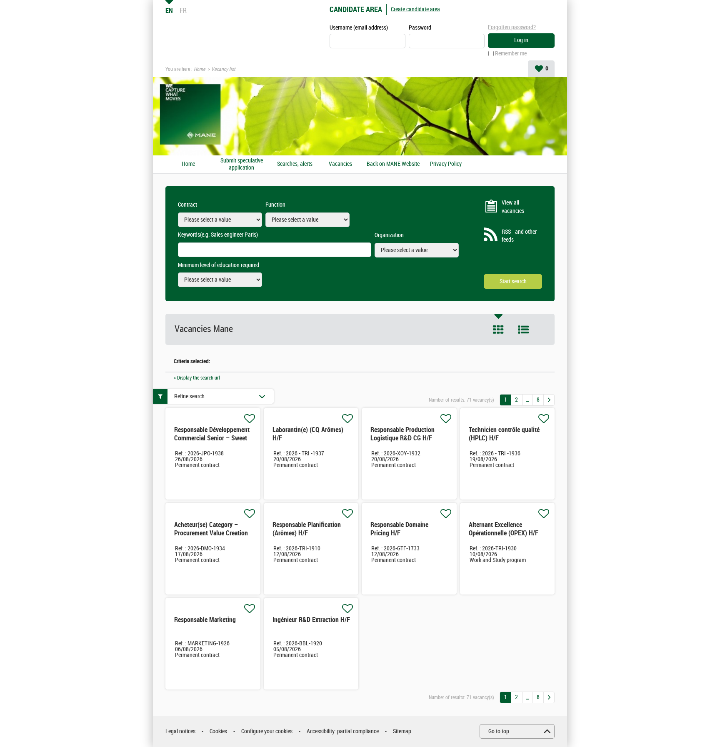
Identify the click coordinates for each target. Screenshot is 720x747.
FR (183, 10)
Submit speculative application (241, 164)
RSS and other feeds (519, 236)
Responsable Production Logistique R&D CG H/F (402, 434)
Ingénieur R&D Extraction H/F (311, 620)
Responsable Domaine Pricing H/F (399, 529)
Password (420, 27)
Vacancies (340, 164)
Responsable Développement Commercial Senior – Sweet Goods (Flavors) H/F (212, 438)
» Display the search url (197, 378)
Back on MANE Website (393, 164)
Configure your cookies (266, 731)
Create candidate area (415, 9)
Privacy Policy (446, 164)
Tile (498, 329)
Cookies (218, 731)
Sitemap (402, 731)
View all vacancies (513, 207)
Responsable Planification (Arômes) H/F (306, 529)
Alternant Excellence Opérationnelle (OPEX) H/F (503, 529)
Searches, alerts (294, 164)
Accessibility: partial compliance (343, 731)
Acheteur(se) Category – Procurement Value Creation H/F (211, 533)
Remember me (511, 53)
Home (199, 69)
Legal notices (180, 731)
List (523, 329)
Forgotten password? (512, 27)
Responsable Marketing (205, 620)
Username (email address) (359, 27)
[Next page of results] (549, 400)
